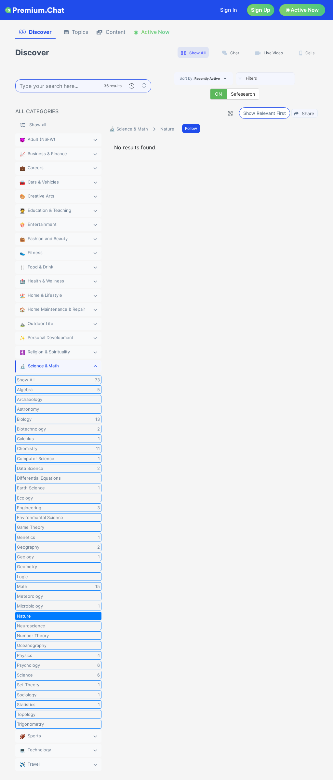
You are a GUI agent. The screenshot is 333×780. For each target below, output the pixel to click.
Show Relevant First (264, 113)
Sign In (228, 10)
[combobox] (265, 78)
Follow (191, 128)
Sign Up (260, 10)
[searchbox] (275, 78)
